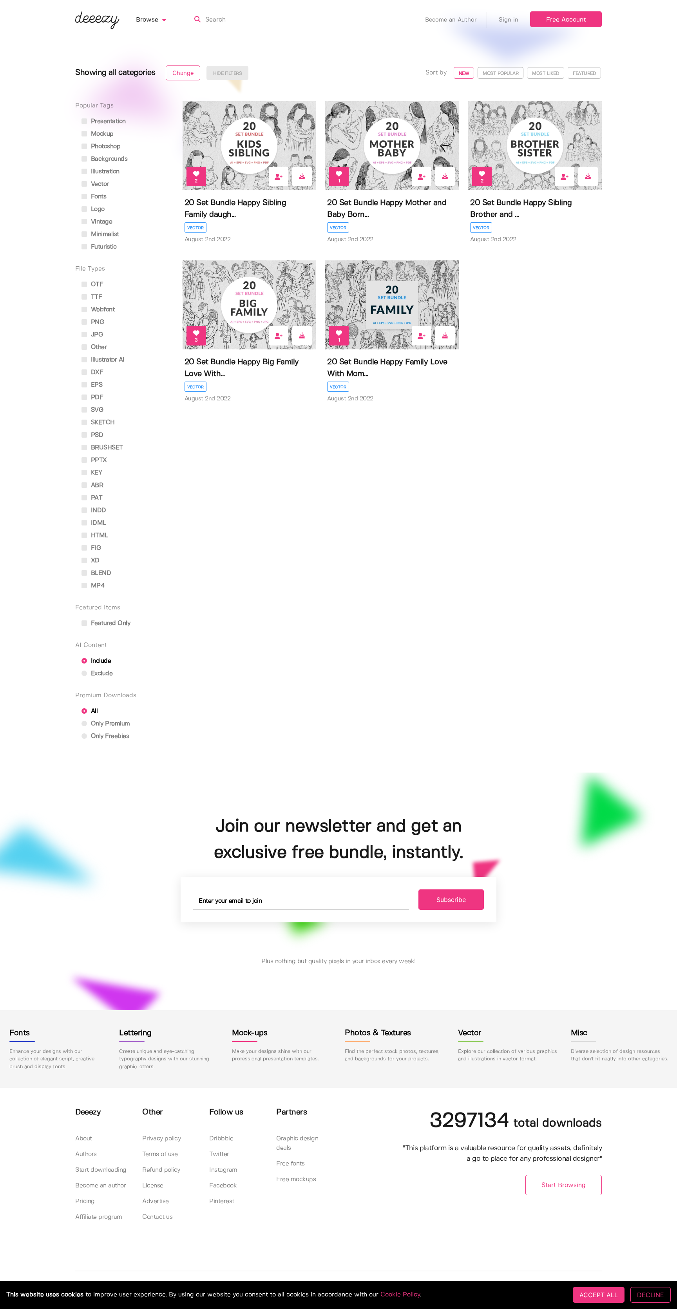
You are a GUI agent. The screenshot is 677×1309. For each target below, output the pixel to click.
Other (98, 347)
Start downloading (101, 1170)
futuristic (103, 247)
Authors (86, 1154)
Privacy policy (161, 1139)
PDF (96, 397)
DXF (96, 372)
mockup (101, 134)
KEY (95, 473)
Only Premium (109, 724)
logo (97, 209)
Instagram (223, 1170)
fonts (97, 197)
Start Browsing (563, 1185)
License (152, 1186)
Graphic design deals (297, 1143)
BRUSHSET (106, 448)
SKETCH (102, 422)
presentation (107, 121)
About (83, 1139)
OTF (96, 284)
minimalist (104, 234)
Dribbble (221, 1139)
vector (99, 184)
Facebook (223, 1186)
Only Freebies (109, 736)
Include (100, 661)
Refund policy (161, 1170)
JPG (96, 335)
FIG (95, 548)
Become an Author (451, 20)
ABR (96, 485)
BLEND (100, 573)
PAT (95, 498)
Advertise (155, 1201)
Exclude (100, 673)
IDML (97, 523)
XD (94, 561)
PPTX (98, 460)
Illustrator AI (107, 360)
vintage (100, 222)
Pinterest (221, 1201)
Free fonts (290, 1164)
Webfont (101, 310)
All (93, 711)
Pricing (85, 1201)
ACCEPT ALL (598, 1295)
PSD (96, 435)
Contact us (157, 1217)
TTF (95, 297)
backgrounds (108, 159)
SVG (96, 410)
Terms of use (159, 1154)
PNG (96, 322)
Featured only (109, 623)
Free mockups (296, 1179)
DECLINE (650, 1295)
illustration (104, 172)
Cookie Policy (400, 1295)
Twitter (219, 1154)
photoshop (104, 146)
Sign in (508, 20)
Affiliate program (98, 1217)
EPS (95, 385)
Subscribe (451, 900)
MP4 (97, 586)
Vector (195, 228)
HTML (98, 535)
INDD (97, 510)
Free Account (566, 20)
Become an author (100, 1186)
